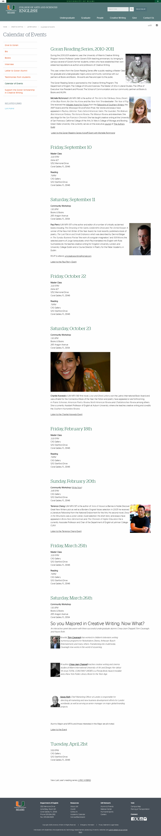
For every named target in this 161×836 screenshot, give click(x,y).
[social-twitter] (137, 819)
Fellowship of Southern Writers (110, 105)
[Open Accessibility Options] (3, 1)
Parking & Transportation (140, 809)
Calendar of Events (48, 27)
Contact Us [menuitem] (148, 18)
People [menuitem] (100, 18)
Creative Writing (17, 27)
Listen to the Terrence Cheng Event (66, 531)
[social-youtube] (141, 819)
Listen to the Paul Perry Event (63, 262)
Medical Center (106, 809)
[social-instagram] (145, 819)
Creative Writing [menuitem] (118, 18)
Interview (9, 64)
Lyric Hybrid (9, 108)
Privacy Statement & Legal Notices (109, 825)
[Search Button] (132, 9)
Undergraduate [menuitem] (67, 18)
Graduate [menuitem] (85, 18)
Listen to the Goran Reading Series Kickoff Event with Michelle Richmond (83, 133)
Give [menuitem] (134, 18)
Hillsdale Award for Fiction (77, 105)
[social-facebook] (132, 819)
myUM (72, 809)
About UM (74, 806)
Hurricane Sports (107, 812)
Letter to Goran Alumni (16, 71)
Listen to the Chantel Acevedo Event (66, 414)
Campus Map (136, 806)
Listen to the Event (59, 730)
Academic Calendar (77, 814)
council (108, 124)
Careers (103, 814)
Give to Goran (11, 45)
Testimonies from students (18, 77)
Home (5, 27)
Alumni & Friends (107, 806)
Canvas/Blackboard (77, 817)
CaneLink (74, 812)
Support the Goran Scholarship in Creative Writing (20, 91)
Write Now (77, 487)
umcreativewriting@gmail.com (78, 256)
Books (8, 58)
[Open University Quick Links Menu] (158, 1)
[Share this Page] (156, 25)
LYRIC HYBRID (84, 780)
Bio (6, 52)
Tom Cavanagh (74, 638)
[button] (155, 828)
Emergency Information (87, 825)
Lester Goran (32, 27)
